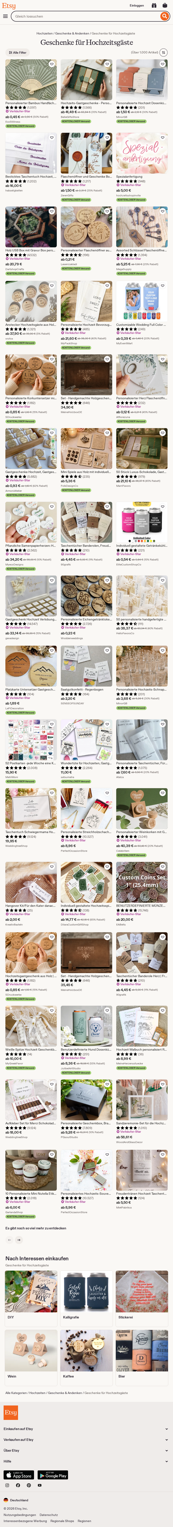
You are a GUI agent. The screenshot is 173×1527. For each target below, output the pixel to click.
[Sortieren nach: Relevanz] (163, 52)
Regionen (84, 1521)
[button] (16, 1500)
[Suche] (164, 16)
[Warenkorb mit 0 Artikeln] (164, 5)
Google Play (53, 1474)
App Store (19, 1474)
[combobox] (85, 16)
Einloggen (137, 5)
